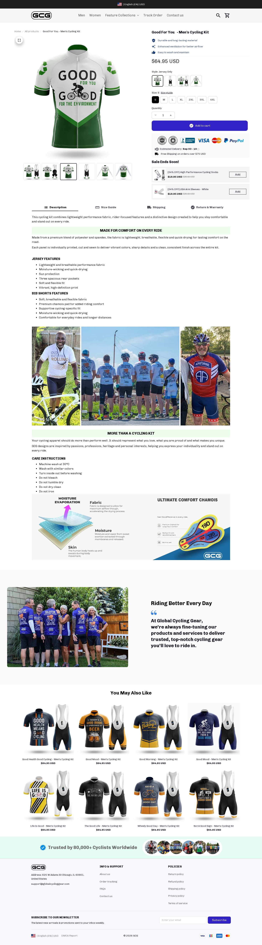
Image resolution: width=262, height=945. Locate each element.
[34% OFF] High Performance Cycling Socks (193, 172)
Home (17, 31)
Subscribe (219, 920)
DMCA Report (69, 935)
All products (32, 31)
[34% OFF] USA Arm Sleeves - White (188, 189)
